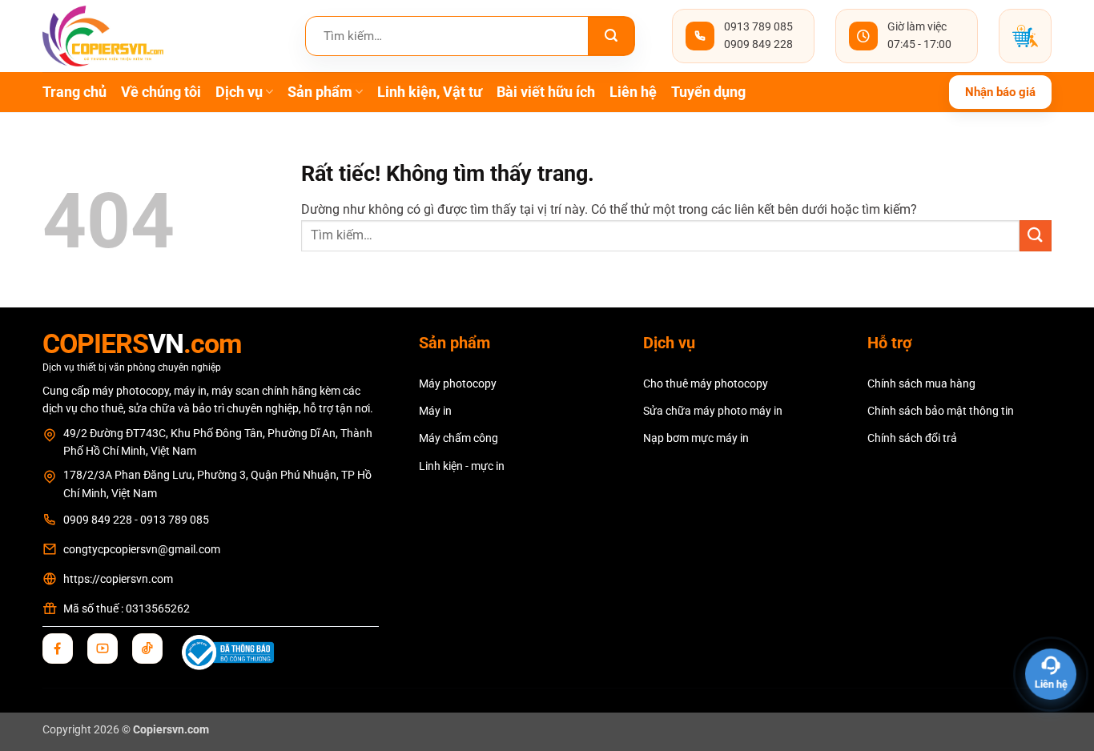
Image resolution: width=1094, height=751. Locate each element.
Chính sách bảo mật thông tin (940, 410)
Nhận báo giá (1000, 92)
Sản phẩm (320, 92)
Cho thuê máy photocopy (705, 383)
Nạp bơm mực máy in (696, 438)
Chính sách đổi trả (912, 438)
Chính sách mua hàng (921, 383)
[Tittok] (147, 648)
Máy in (435, 410)
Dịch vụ (239, 92)
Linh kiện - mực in (462, 466)
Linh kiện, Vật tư (429, 92)
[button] (1025, 36)
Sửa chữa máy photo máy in (712, 410)
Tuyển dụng (708, 92)
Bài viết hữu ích (546, 92)
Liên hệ (633, 92)
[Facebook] (57, 648)
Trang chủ (74, 92)
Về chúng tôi (161, 92)
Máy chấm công (458, 438)
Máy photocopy (458, 383)
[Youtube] (102, 648)
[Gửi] (611, 36)
